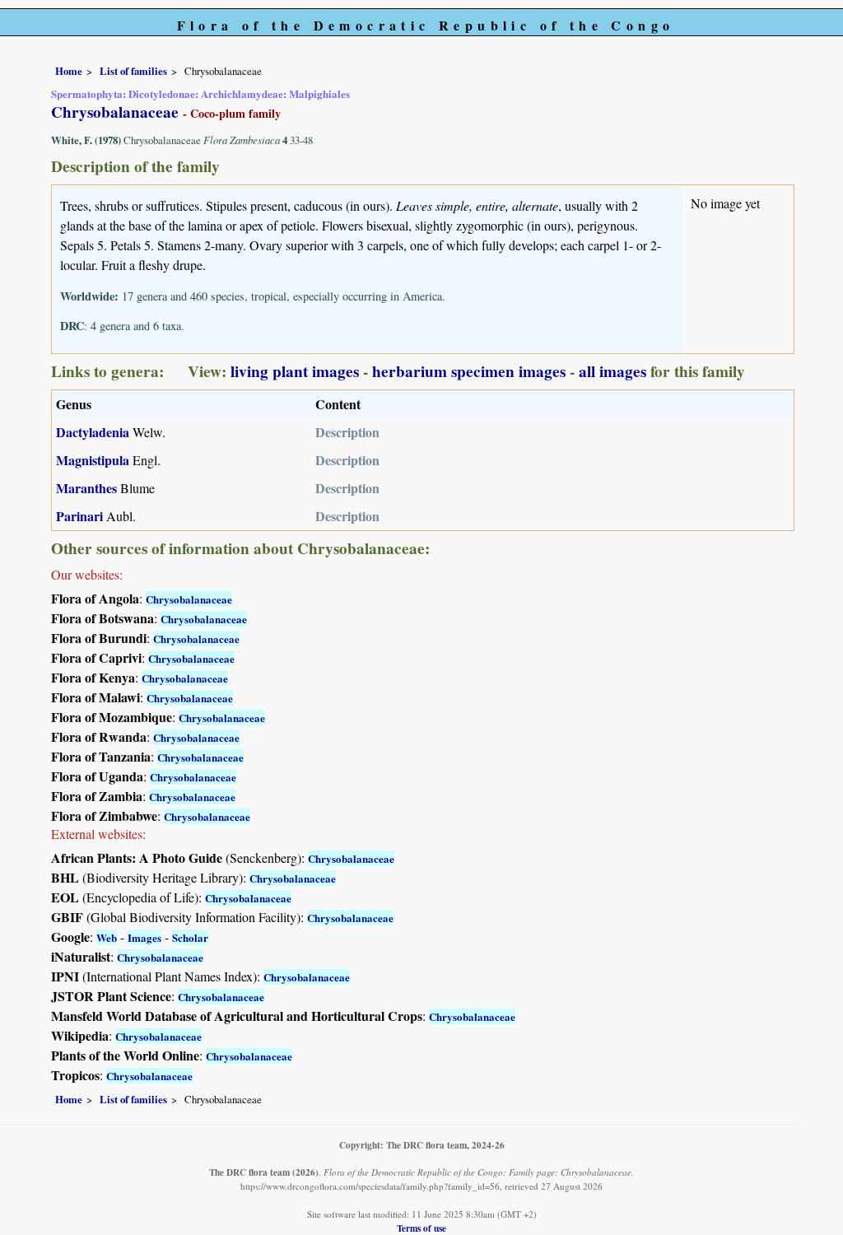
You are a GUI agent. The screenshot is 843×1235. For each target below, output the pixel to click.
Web (106, 937)
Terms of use (421, 1228)
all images (612, 371)
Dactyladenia (92, 431)
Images (144, 937)
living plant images (295, 371)
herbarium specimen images (469, 371)
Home (68, 70)
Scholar (190, 937)
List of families (133, 70)
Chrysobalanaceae (189, 599)
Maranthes (86, 487)
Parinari (79, 515)
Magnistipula (92, 459)
